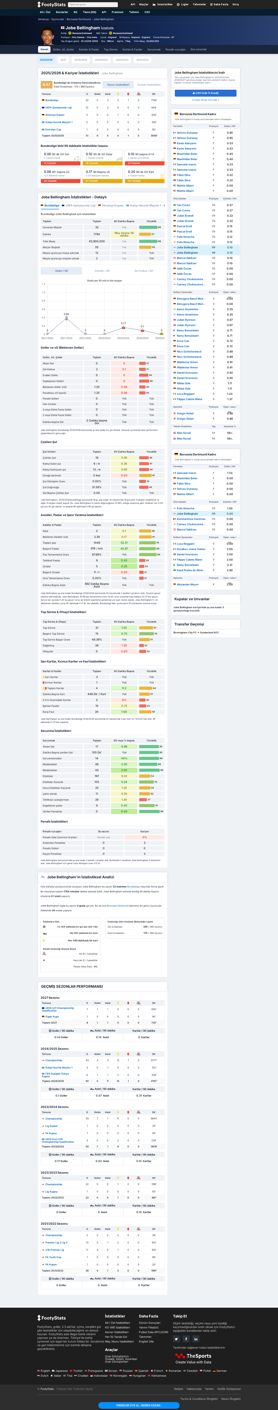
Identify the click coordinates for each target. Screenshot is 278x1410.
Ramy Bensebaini (188, 330)
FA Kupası (51, 1133)
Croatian (83, 1375)
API (104, 12)
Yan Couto (183, 205)
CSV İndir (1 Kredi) (207, 93)
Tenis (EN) (89, 12)
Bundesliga (51, 100)
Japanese (61, 1370)
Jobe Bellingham (187, 247)
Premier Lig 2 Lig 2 (56, 1242)
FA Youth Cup (53, 1257)
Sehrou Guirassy (187, 132)
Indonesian (101, 1375)
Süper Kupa (52, 1016)
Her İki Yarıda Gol (116, 1336)
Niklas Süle (183, 383)
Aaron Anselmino (187, 309)
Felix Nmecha (185, 236)
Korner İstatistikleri (116, 1332)
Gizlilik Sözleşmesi (229, 1388)
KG (75, 12)
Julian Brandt (185, 215)
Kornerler (62, 12)
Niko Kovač (184, 432)
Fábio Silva (183, 175)
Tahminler (145, 1336)
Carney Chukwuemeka (191, 279)
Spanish (143, 1370)
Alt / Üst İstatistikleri (117, 1322)
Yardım (209, 1388)
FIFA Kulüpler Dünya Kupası (55, 1075)
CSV (147, 12)
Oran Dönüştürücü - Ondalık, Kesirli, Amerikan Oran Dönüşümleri (121, 1359)
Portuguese (95, 1370)
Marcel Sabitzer (187, 258)
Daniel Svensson (187, 372)
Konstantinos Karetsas (191, 519)
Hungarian (139, 1375)
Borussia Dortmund (82, 33)
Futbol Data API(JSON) (153, 1332)
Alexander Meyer (188, 584)
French (158, 1370)
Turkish (78, 1370)
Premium (118, 12)
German (222, 1370)
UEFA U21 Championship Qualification (58, 1009)
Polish (207, 1370)
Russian (128, 1370)
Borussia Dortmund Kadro (198, 114)
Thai (69, 1375)
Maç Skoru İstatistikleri (119, 1341)
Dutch (44, 1375)
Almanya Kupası (54, 114)
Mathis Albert (185, 185)
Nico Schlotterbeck (189, 351)
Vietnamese (158, 1375)
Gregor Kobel (185, 413)
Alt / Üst (45, 12)
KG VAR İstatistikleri (117, 1327)
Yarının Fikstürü (149, 1327)
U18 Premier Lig (54, 1249)
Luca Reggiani (185, 393)
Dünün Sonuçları (149, 1322)
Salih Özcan (184, 268)
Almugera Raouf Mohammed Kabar (199, 298)
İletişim (178, 1388)
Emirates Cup (53, 129)
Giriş (235, 4)
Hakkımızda (194, 1388)
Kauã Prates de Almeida (192, 570)
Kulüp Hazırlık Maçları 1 (58, 122)
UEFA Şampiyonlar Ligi (58, 107)
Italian (57, 1375)
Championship (53, 1060)
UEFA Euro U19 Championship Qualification (58, 1140)
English (45, 1370)
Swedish (192, 1370)
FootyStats (47, 1388)
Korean (112, 1370)
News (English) (231, 1398)
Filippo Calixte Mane (189, 399)
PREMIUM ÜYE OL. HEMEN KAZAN (138, 1405)
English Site (146, 1341)
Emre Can (183, 341)
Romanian (175, 1370)
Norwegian (120, 1375)
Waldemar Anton (187, 362)
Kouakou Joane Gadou (191, 549)
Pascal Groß (184, 226)
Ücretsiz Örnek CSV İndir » (205, 100)
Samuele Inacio (186, 164)
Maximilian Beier (187, 153)
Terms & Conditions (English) (199, 1398)
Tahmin (134, 12)
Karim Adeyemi (186, 143)
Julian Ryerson (186, 319)
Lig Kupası (51, 1125)
